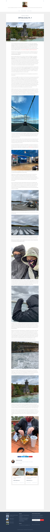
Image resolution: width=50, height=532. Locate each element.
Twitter (23, 456)
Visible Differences (16, 480)
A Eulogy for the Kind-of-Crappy (14, 515)
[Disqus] (25, 497)
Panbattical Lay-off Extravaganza (17, 477)
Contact (39, 524)
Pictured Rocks (23, 49)
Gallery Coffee (30, 147)
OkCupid (21, 516)
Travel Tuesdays (23, 15)
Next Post (32, 467)
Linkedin (27, 456)
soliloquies (14, 478)
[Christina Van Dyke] (13, 461)
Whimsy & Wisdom (21, 529)
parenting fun (27, 15)
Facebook (20, 456)
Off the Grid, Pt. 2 (29, 480)
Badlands (28, 49)
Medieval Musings (26, 515)
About (37, 524)
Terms (35, 524)
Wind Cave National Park (33, 49)
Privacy (33, 524)
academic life (21, 515)
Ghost (32, 529)
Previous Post (18, 467)
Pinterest (31, 456)
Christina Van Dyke (22, 20)
